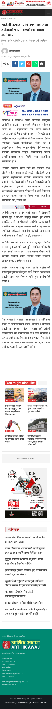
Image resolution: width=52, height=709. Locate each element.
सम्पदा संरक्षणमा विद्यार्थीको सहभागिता (24, 603)
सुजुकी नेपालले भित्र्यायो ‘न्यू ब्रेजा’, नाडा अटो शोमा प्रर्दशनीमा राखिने (24, 561)
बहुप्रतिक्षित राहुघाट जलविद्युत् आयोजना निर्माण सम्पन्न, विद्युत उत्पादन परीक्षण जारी (25, 583)
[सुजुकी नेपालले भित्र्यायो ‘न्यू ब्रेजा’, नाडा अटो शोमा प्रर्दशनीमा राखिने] (37, 395)
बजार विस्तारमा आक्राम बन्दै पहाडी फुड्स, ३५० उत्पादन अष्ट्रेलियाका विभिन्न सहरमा (25, 550)
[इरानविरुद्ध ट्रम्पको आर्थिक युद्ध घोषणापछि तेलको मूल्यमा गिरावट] (14, 425)
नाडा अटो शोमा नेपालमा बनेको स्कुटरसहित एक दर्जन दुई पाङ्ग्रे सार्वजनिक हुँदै (26, 611)
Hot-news (9, 401)
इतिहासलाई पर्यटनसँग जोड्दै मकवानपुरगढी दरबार (19, 594)
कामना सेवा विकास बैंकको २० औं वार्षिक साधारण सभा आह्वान (25, 539)
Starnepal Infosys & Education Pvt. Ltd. (32, 702)
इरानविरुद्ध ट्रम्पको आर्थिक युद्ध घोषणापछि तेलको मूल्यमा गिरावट (26, 572)
